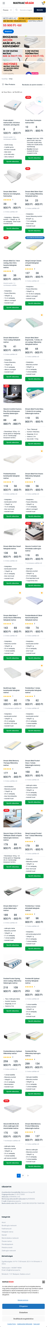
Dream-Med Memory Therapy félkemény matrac (11, 763)
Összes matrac (7, 1241)
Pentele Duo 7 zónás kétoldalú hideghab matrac (32, 908)
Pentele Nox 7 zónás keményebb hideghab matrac (33, 690)
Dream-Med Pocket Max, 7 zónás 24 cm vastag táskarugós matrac (34, 411)
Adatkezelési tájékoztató (24, 1324)
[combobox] (33, 84)
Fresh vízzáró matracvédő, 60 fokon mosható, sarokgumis (11, 123)
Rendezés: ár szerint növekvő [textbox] (32, 85)
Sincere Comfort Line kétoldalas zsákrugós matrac (33, 549)
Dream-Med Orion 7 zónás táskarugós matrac (10, 908)
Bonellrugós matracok (9, 1225)
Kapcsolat (36, 1324)
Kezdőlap (5, 79)
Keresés (40, 10)
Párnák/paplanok (7, 1244)
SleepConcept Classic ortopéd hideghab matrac (33, 263)
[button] (43, 1282)
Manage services (23, 1300)
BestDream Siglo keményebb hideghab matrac (11, 690)
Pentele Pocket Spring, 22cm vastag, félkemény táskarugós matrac (12, 981)
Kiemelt (4, 1235)
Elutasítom (23, 1312)
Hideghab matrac (7, 1232)
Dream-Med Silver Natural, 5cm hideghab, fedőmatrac (11, 194)
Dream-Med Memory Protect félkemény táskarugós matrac (33, 1126)
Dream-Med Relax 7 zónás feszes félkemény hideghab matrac (12, 618)
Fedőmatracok (7, 1229)
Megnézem (8, 31)
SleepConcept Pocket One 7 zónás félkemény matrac (33, 836)
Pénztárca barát (7, 1247)
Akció (4, 1222)
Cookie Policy (11, 1324)
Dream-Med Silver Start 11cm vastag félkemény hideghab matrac (34, 194)
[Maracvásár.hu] (23, 3)
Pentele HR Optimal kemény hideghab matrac (32, 981)
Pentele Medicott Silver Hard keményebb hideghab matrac (33, 618)
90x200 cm (18, 92)
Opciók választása (12, 161)
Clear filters (7, 92)
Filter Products (10, 84)
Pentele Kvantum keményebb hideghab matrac (11, 476)
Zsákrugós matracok (9, 1250)
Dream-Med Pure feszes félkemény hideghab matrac (34, 476)
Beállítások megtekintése (23, 1319)
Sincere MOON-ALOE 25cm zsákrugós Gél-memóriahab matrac (11, 1126)
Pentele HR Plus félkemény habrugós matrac (32, 1054)
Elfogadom (23, 1306)
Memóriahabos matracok (10, 1238)
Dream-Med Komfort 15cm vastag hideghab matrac (11, 340)
